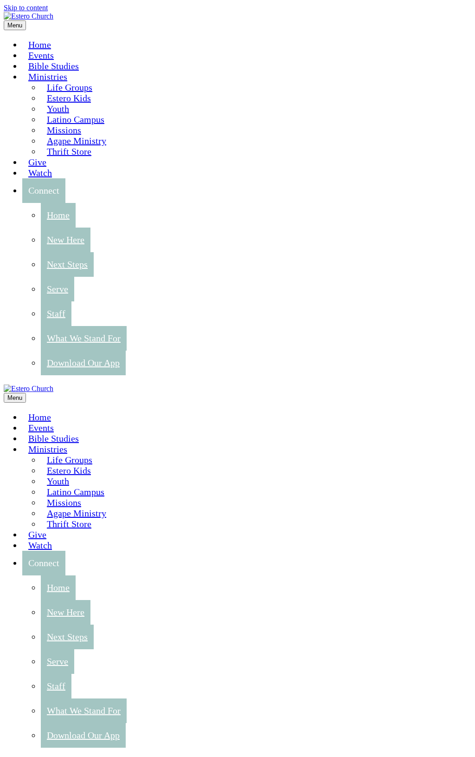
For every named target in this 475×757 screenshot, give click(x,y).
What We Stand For (84, 338)
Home (58, 215)
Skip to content (26, 8)
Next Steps (67, 264)
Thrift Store (69, 151)
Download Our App (83, 363)
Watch (40, 173)
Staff (56, 313)
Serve (57, 289)
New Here (65, 240)
